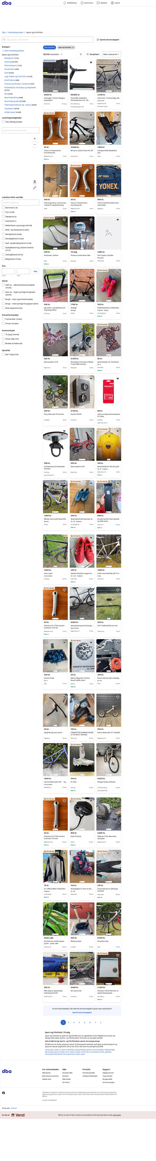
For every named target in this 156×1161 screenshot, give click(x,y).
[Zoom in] (34, 138)
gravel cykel (59, 1052)
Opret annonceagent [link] (82, 1012)
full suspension (69, 1054)
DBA (4, 32)
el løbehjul (70, 1049)
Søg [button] (35, 271)
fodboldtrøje (109, 1049)
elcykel (77, 1052)
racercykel (49, 1049)
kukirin (101, 1052)
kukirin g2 (85, 1052)
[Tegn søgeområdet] (34, 187)
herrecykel (49, 1054)
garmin (89, 1049)
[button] (108, 40)
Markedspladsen (16, 32)
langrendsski (80, 1049)
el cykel (62, 1049)
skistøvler (58, 1054)
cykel (56, 1049)
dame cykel (80, 1054)
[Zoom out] (34, 144)
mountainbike (98, 1049)
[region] (20, 163)
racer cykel (69, 1052)
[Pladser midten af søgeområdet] (34, 181)
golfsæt (108, 1052)
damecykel (49, 1052)
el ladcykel (93, 1052)
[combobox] (47, 40)
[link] (13, 50)
